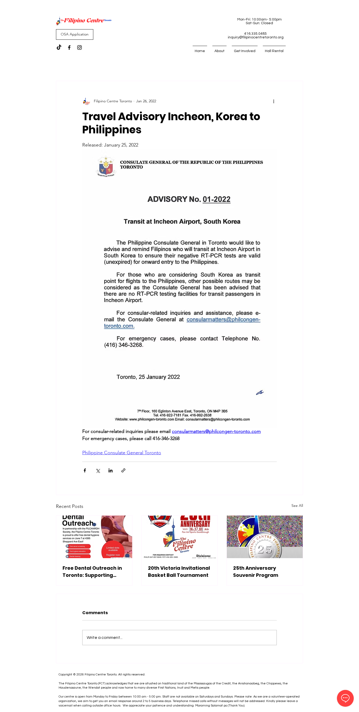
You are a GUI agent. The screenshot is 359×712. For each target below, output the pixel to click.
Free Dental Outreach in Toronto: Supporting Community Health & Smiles (92, 572)
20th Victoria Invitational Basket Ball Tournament (179, 571)
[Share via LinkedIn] (110, 470)
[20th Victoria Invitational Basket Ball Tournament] (180, 537)
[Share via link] (123, 470)
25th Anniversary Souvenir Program (255, 571)
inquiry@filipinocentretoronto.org (256, 37)
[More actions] (273, 101)
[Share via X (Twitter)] (97, 470)
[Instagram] (79, 47)
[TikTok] (59, 47)
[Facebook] (69, 47)
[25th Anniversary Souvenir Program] (265, 537)
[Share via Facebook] (84, 470)
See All (297, 505)
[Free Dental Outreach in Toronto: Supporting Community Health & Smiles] (94, 537)
